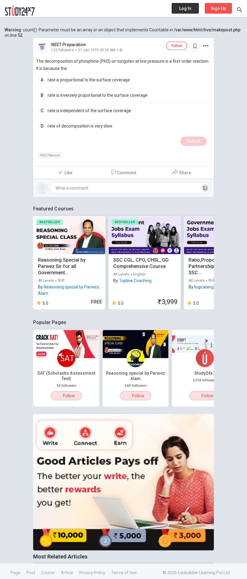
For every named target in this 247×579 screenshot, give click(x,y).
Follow (176, 46)
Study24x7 (204, 373)
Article (67, 572)
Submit (193, 141)
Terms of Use (124, 572)
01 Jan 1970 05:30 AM (96, 50)
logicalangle (205, 287)
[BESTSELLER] (69, 234)
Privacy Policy (92, 572)
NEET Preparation (68, 44)
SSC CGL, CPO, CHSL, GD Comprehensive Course (141, 263)
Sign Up (218, 8)
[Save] (195, 46)
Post (31, 572)
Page (15, 572)
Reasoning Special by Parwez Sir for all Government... (62, 266)
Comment (126, 172)
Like (68, 172)
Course (48, 572)
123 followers (62, 50)
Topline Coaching (135, 280)
